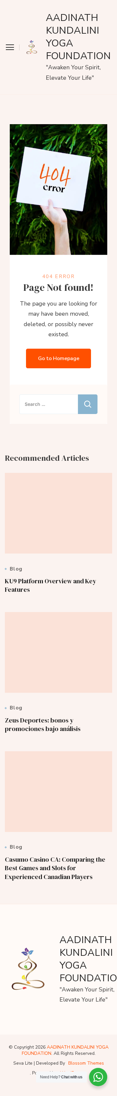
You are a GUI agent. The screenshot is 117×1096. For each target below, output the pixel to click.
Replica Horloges (23, 1090)
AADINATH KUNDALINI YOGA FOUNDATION (78, 36)
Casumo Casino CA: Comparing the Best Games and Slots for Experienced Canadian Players (55, 868)
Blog (16, 569)
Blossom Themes (86, 1063)
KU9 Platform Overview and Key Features (50, 585)
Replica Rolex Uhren (27, 5)
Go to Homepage (58, 358)
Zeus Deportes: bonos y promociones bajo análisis (43, 724)
